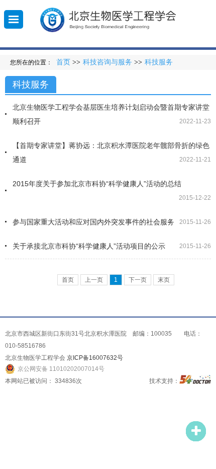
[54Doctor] (195, 380)
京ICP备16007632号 (95, 357)
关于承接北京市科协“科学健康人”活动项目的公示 (89, 246)
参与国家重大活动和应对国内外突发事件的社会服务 (93, 222)
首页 (63, 62)
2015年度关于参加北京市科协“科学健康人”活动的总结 (97, 184)
